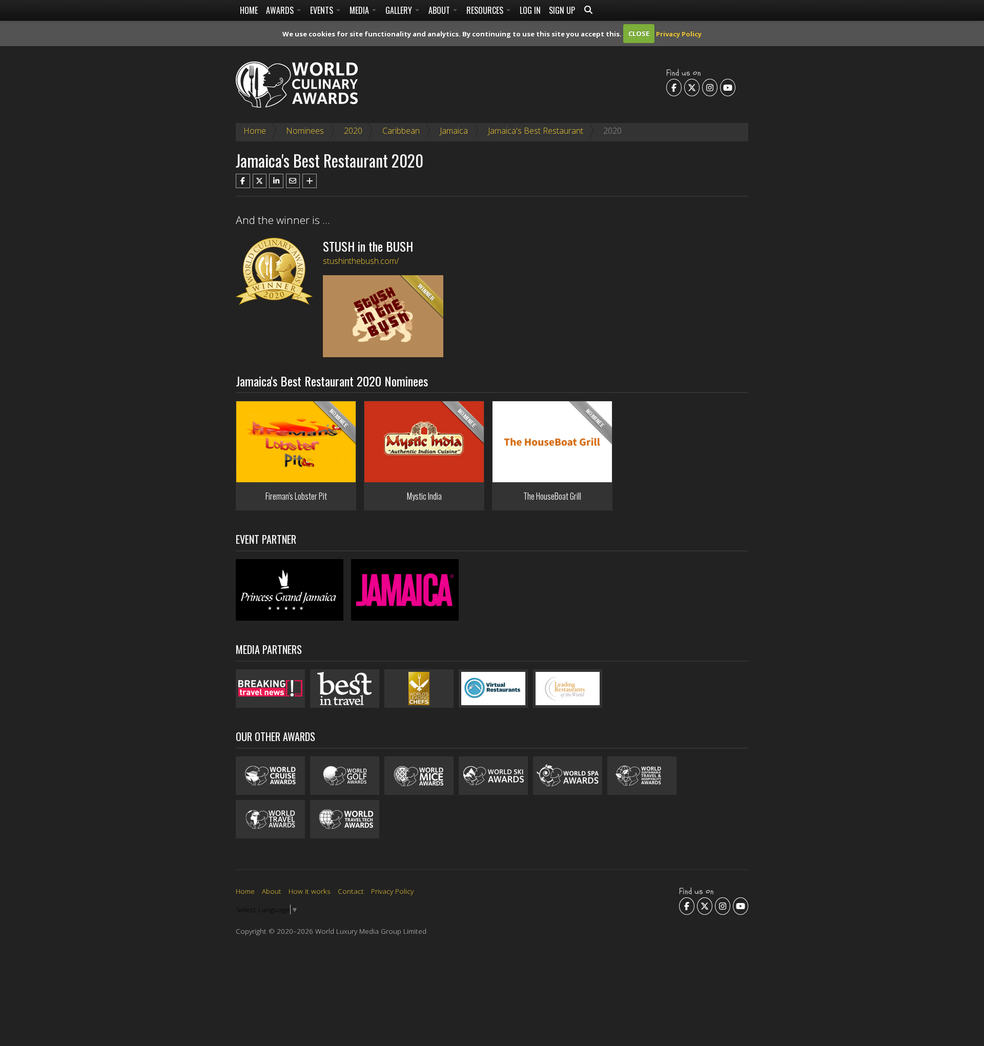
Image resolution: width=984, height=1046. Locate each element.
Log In (530, 10)
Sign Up (562, 10)
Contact (351, 891)
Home (249, 10)
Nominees (305, 130)
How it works (310, 891)
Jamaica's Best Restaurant (535, 130)
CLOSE (638, 33)
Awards (281, 10)
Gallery (399, 10)
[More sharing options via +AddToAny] (309, 181)
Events (322, 10)
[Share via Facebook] (243, 181)
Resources (485, 10)
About (440, 10)
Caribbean (401, 130)
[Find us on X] (692, 87)
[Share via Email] (293, 181)
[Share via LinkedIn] (276, 181)
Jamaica (454, 130)
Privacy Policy (679, 33)
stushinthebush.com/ (361, 260)
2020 (353, 130)
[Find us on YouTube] (727, 87)
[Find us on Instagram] (709, 87)
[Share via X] (259, 181)
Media (360, 10)
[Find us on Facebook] (674, 87)
